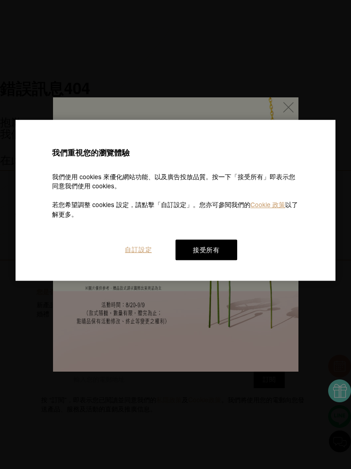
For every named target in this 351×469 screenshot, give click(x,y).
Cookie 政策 (267, 204)
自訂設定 (138, 249)
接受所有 (206, 249)
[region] (175, 200)
